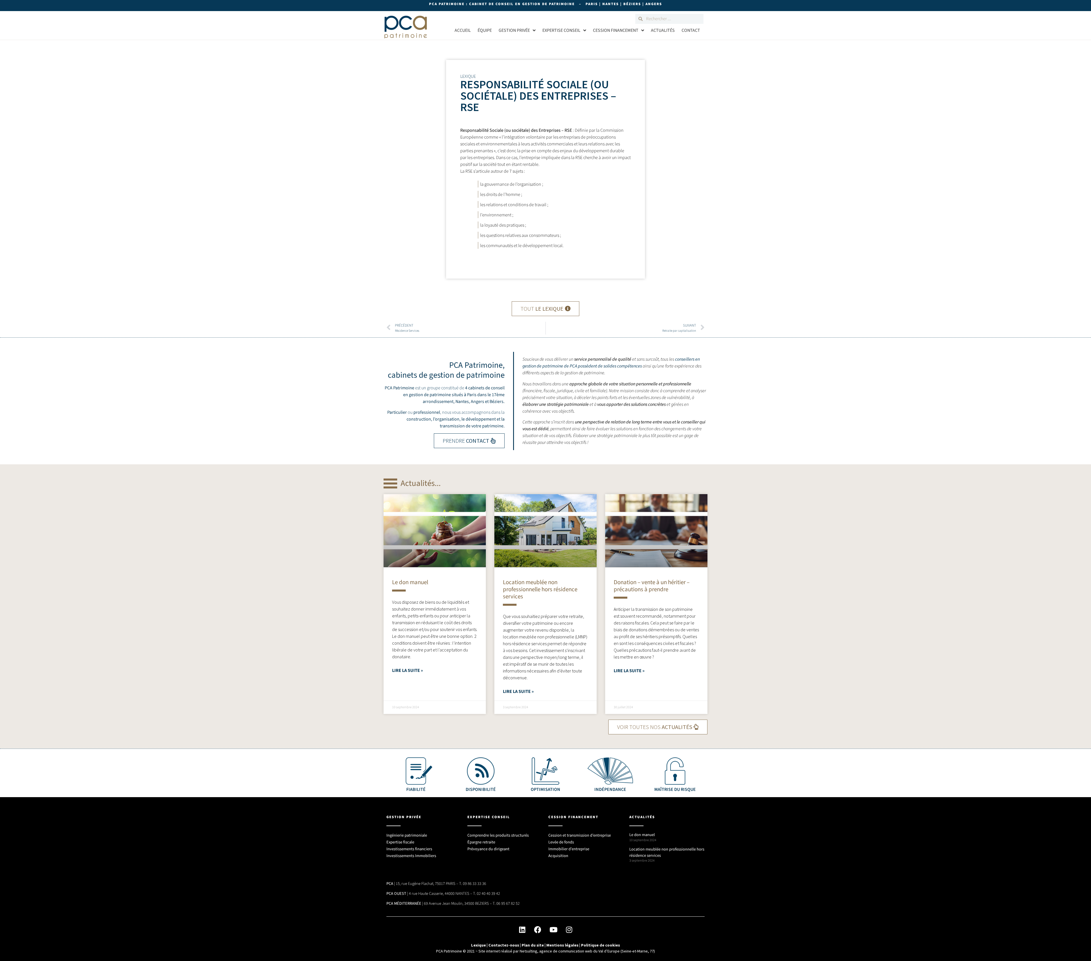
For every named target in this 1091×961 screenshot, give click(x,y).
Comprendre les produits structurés (498, 835)
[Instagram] (569, 929)
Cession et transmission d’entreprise (579, 835)
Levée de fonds (561, 842)
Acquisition (558, 856)
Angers (477, 401)
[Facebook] (538, 929)
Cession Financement (615, 30)
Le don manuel (410, 582)
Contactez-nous (503, 945)
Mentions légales (562, 945)
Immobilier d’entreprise (568, 849)
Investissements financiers (409, 849)
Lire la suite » (407, 670)
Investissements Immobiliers (411, 856)
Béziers (496, 401)
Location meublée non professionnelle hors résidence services (540, 589)
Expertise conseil (561, 30)
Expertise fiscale (400, 842)
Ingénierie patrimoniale (406, 835)
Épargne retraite (481, 842)
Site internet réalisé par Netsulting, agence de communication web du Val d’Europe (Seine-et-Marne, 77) (566, 951)
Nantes (462, 401)
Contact (691, 30)
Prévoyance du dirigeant (488, 849)
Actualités (663, 30)
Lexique (478, 945)
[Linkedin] (522, 929)
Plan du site (533, 945)
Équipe (485, 30)
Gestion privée (514, 30)
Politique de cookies (600, 945)
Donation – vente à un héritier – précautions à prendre (652, 586)
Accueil (463, 30)
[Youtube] (553, 929)
